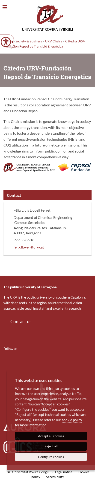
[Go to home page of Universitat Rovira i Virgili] (47, 18)
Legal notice (63, 472)
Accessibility (55, 477)
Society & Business (28, 41)
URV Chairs (53, 41)
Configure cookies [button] (51, 457)
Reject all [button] (51, 446)
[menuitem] (6, 362)
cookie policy (72, 420)
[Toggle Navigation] (4, 7)
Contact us (20, 321)
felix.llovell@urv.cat (29, 247)
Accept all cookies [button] (51, 436)
